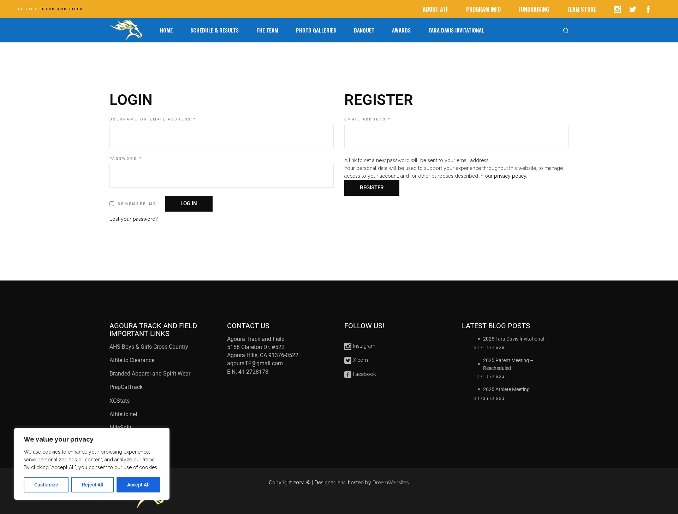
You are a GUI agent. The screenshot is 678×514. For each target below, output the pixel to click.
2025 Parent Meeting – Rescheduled (508, 364)
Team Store (581, 9)
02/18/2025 (490, 347)
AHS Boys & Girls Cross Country (148, 346)
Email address (381, 119)
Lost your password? (133, 219)
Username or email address (166, 119)
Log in (188, 203)
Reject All (92, 485)
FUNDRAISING (533, 9)
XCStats (119, 400)
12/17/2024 (490, 376)
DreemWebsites (391, 482)
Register (372, 187)
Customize (46, 485)
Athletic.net (123, 414)
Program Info (483, 9)
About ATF (435, 9)
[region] (92, 464)
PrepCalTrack (126, 387)
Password (139, 158)
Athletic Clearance (131, 360)
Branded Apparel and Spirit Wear (149, 373)
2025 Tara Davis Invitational (513, 339)
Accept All (138, 485)
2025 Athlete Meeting (506, 389)
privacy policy (510, 176)
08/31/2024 (490, 398)
